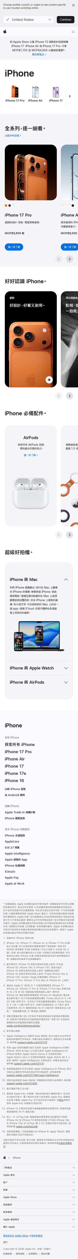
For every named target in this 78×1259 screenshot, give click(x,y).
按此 (61, 1100)
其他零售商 (36, 1236)
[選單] (73, 32)
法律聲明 (32, 1254)
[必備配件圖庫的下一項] (69, 534)
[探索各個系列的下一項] (69, 259)
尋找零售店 (38, 54)
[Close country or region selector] (73, 5)
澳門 (5, 1242)
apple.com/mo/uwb (27, 1126)
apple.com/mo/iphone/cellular (23, 1026)
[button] (28, 19)
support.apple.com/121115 (32, 1042)
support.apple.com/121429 (22, 1083)
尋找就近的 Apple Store (15, 1236)
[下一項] (69, 96)
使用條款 (20, 1254)
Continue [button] (65, 19)
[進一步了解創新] (31, 339)
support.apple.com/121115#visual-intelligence (33, 1075)
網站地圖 (45, 1254)
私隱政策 (7, 1254)
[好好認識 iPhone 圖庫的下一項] (69, 395)
